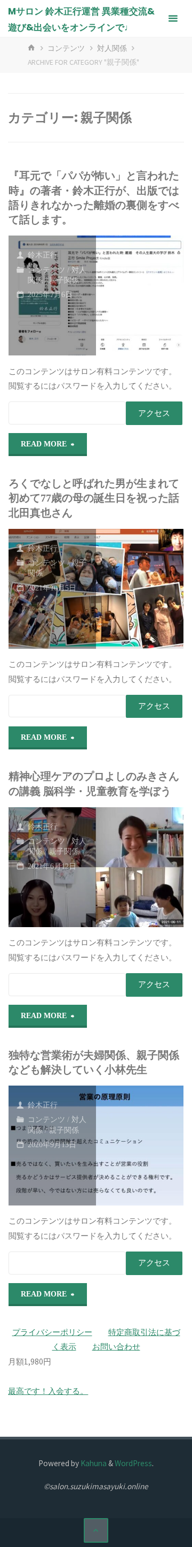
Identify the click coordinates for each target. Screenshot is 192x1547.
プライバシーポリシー (52, 1332)
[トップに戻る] (96, 1530)
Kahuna (93, 1463)
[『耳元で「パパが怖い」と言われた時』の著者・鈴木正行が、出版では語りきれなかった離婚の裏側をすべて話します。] (139, 295)
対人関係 (112, 48)
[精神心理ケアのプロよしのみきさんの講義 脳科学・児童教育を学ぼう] (139, 867)
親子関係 (64, 280)
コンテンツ (66, 48)
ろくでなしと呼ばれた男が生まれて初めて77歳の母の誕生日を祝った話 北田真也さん (94, 498)
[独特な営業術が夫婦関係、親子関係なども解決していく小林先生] (139, 1145)
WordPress (133, 1463)
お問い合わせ (116, 1346)
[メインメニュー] (173, 18)
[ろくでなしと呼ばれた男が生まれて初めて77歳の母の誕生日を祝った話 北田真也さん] (139, 589)
